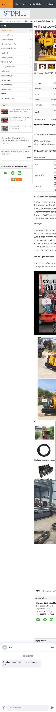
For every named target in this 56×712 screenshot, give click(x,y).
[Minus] (52, 647)
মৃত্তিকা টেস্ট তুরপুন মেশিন (8, 44)
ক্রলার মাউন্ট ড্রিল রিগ (7, 39)
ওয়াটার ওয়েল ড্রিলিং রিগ (15, 21)
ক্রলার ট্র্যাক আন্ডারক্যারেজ (8, 67)
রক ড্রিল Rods (5, 80)
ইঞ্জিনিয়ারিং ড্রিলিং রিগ (7, 62)
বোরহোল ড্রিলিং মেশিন (7, 58)
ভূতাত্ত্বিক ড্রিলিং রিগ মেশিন (8, 49)
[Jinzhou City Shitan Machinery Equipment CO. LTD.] (15, 14)
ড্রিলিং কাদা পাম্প (5, 71)
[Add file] (3, 708)
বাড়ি (3, 4)
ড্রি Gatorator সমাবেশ (8, 98)
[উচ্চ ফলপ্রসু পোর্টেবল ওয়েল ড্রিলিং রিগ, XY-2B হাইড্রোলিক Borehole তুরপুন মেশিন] (4, 120)
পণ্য (9, 4)
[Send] (52, 708)
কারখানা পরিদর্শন (35, 4)
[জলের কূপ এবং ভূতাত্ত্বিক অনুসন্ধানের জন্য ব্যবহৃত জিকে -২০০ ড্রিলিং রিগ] (4, 128)
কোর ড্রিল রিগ (5, 53)
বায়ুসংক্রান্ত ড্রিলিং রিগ (7, 35)
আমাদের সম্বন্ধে (20, 4)
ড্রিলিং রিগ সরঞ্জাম (6, 89)
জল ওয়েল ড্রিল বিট (6, 85)
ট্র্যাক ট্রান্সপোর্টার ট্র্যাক (7, 76)
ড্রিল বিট (3, 94)
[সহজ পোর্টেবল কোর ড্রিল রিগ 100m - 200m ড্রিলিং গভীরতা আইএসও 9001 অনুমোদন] (4, 111)
